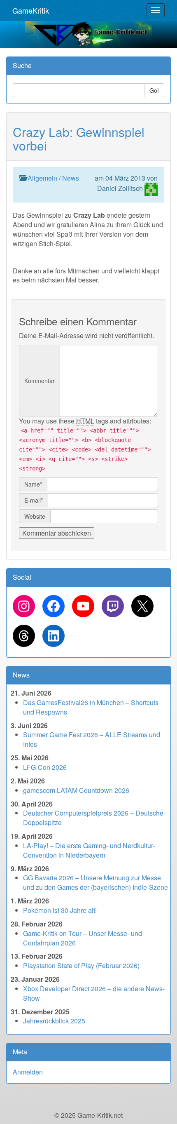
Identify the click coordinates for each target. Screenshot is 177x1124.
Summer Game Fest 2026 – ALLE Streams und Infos (91, 739)
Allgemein (42, 178)
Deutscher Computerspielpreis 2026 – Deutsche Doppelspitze (93, 817)
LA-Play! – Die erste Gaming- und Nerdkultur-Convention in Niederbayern (89, 850)
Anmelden (28, 1072)
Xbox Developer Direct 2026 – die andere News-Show (94, 993)
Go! (154, 90)
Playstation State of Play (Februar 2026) (81, 965)
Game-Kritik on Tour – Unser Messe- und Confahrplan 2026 (82, 938)
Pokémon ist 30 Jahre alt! (60, 910)
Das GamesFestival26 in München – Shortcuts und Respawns (90, 707)
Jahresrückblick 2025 (54, 1020)
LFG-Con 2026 (45, 767)
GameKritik (30, 10)
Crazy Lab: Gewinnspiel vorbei (78, 138)
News (70, 178)
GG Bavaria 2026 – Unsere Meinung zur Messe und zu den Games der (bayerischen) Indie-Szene (95, 882)
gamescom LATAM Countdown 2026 (76, 790)
